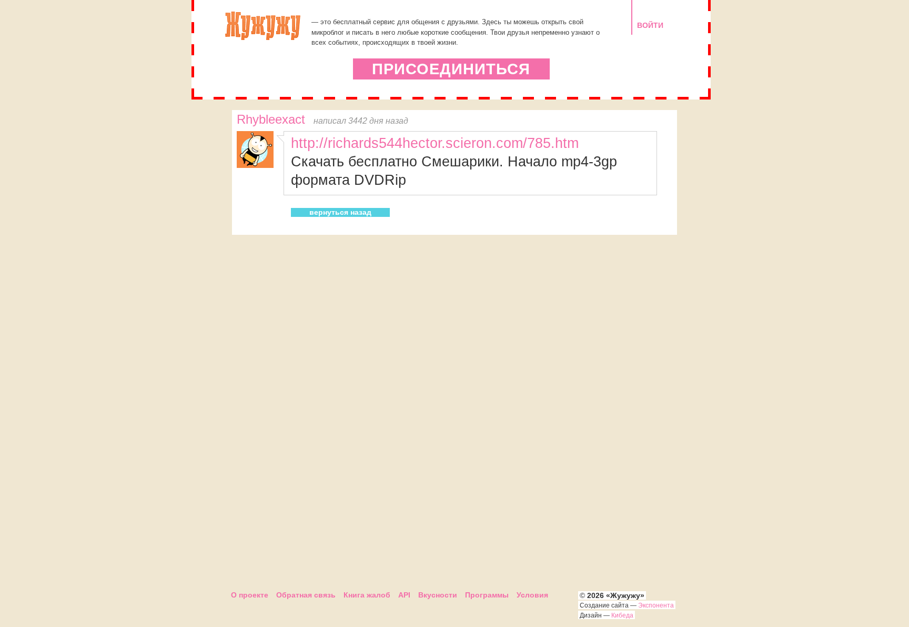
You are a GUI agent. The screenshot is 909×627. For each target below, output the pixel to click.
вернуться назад (340, 212)
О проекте (249, 595)
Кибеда (622, 615)
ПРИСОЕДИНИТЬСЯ (451, 69)
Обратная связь (306, 595)
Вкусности (437, 595)
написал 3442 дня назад (361, 120)
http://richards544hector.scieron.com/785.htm (435, 143)
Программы (487, 595)
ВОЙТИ (650, 25)
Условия (532, 595)
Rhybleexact (271, 119)
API (404, 595)
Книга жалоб (367, 595)
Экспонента (656, 605)
